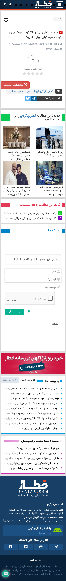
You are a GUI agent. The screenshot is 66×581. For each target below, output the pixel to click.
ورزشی (57, 19)
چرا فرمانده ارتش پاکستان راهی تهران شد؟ (50, 154)
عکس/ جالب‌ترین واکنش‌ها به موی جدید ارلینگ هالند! (31, 413)
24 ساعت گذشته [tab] (27, 380)
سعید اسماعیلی (15, 91)
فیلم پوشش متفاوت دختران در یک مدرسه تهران (35, 398)
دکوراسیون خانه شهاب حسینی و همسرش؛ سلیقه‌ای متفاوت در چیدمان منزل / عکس (19, 157)
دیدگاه (56, 49)
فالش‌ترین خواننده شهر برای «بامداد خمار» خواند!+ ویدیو (51, 190)
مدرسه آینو (35, 560)
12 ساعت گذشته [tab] (10, 380)
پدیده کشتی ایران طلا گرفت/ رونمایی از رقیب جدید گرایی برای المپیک (35, 35)
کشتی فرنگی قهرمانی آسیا (40, 91)
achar (57, 44)
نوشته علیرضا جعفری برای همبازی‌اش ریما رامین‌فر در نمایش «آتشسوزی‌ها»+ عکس (16, 192)
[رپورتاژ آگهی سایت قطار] (33, 364)
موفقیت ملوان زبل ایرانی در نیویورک (40, 428)
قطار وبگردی (28, 115)
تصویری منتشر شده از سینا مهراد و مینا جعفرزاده (35, 394)
